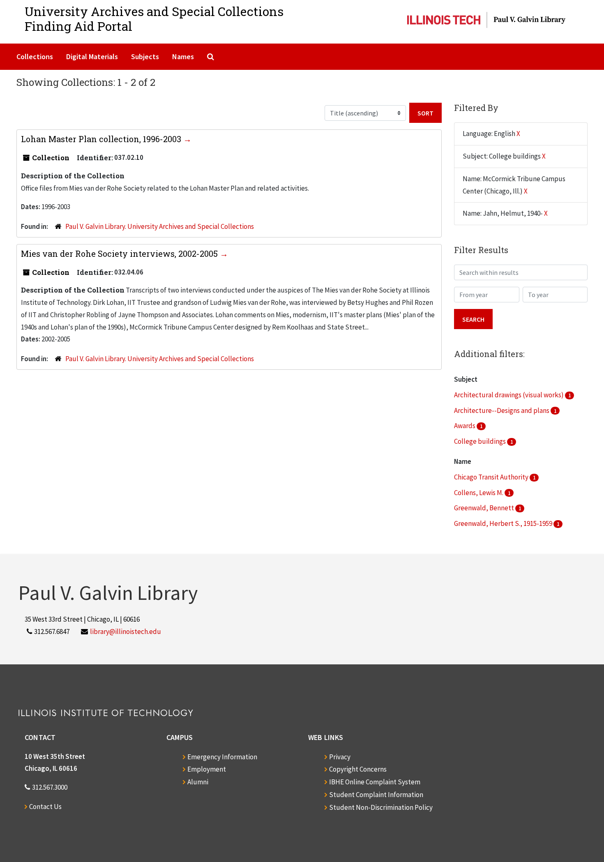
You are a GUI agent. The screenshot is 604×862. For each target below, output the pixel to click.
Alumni (197, 781)
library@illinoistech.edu (125, 631)
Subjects (145, 56)
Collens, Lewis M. (479, 492)
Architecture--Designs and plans (502, 410)
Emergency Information (222, 756)
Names (183, 56)
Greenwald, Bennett (484, 507)
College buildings (480, 441)
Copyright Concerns (358, 769)
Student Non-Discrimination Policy (381, 807)
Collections (34, 56)
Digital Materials (92, 56)
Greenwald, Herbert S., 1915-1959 (503, 523)
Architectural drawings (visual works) (509, 394)
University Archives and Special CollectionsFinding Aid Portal (154, 18)
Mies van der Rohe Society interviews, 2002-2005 (120, 253)
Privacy (339, 756)
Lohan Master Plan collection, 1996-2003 (102, 139)
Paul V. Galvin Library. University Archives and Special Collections (159, 226)
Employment (206, 769)
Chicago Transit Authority (492, 477)
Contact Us (45, 806)
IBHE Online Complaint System (374, 781)
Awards (465, 425)
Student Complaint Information (376, 794)
